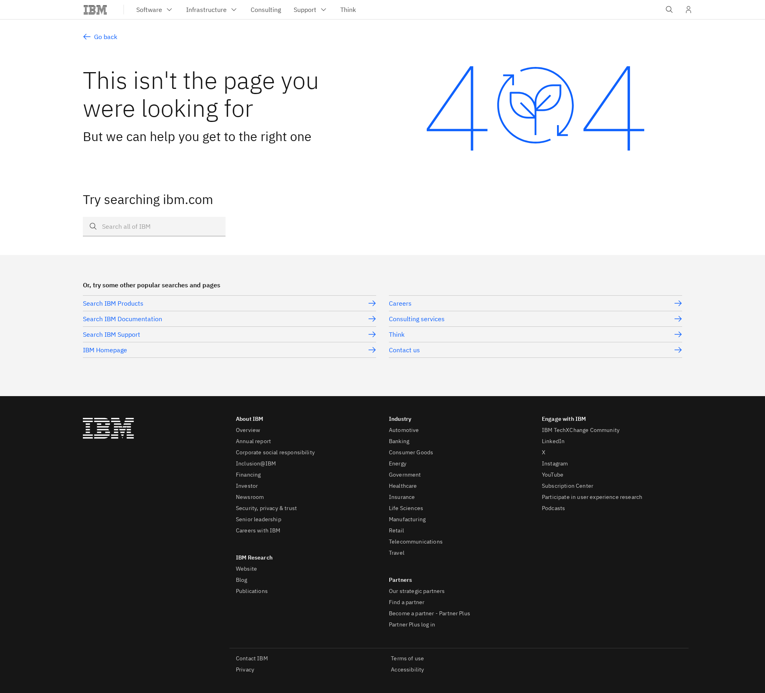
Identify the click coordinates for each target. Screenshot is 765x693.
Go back (105, 37)
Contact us (404, 350)
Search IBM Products (113, 303)
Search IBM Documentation (122, 319)
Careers (400, 303)
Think (396, 334)
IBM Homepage (105, 350)
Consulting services (417, 319)
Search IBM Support (111, 334)
